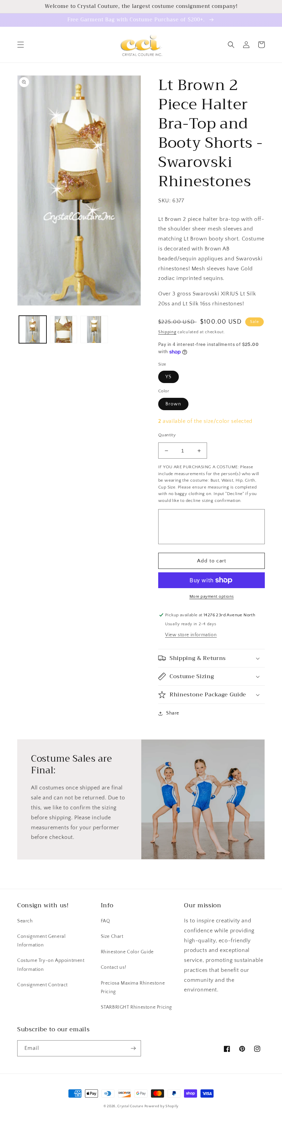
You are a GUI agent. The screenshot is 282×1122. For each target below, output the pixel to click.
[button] (20, 44)
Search (25, 921)
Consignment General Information (41, 941)
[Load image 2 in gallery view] (63, 329)
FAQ (105, 921)
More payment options (211, 596)
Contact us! (114, 967)
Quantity (167, 435)
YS (168, 377)
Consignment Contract (42, 985)
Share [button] (172, 713)
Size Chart (112, 936)
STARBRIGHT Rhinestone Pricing (136, 1007)
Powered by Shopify (161, 1106)
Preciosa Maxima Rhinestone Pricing (133, 987)
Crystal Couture (130, 1106)
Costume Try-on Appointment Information (51, 965)
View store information (191, 635)
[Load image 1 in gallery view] (32, 329)
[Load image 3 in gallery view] (94, 329)
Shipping (167, 332)
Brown (173, 404)
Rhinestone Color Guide (127, 952)
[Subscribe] (133, 1048)
